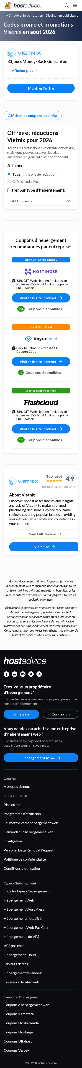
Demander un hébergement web (29, 832)
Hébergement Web (19, 900)
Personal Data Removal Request (29, 850)
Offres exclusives (25, 181)
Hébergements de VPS (21, 936)
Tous (16, 174)
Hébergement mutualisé (22, 918)
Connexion (60, 714)
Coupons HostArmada (21, 1023)
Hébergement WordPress (24, 909)
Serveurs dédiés (16, 964)
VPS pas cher (14, 945)
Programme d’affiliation (22, 813)
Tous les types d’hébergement (27, 891)
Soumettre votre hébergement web (31, 823)
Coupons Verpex (16, 1050)
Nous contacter (16, 795)
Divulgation (13, 841)
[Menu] (74, 5)
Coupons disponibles (40, 309)
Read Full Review (42, 534)
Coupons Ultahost (18, 1041)
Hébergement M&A (38, 758)
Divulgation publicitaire (62, 15)
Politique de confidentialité (25, 859)
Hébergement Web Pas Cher (26, 927)
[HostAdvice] (22, 5)
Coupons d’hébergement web (26, 1005)
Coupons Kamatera (19, 1014)
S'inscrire (21, 714)
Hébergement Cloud (20, 954)
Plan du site (12, 804)
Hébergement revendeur (23, 973)
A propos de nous (17, 786)
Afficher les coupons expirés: (32, 115)
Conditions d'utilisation (22, 868)
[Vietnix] (23, 481)
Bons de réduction (42, 174)
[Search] (66, 5)
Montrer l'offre (41, 88)
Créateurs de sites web (21, 982)
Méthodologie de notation (24, 15)
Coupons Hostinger (19, 1032)
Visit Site (41, 546)
